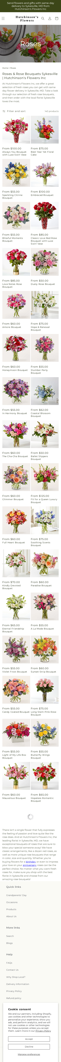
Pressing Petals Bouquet (40, 886)
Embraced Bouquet (42, 195)
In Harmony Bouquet (14, 413)
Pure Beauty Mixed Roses (42, 929)
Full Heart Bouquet (13, 542)
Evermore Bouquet (13, 841)
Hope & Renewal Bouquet (40, 328)
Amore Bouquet (11, 327)
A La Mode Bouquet (42, 628)
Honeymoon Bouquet (15, 370)
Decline (29, 1046)
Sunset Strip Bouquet (43, 671)
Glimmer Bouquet (13, 499)
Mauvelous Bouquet (14, 798)
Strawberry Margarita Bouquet (43, 842)
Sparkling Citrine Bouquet (12, 196)
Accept (29, 1039)
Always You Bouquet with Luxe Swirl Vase (14, 153)
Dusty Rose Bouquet (43, 284)
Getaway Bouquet (12, 927)
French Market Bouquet (11, 972)
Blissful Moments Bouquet (12, 239)
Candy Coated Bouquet (16, 712)
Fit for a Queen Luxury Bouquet (44, 501)
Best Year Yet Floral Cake (42, 153)
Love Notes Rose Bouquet (12, 285)
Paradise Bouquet (41, 585)
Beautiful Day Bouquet (16, 884)
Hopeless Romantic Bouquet (42, 799)
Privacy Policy (43, 1030)
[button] (42, 18)
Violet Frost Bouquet (14, 671)
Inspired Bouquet (41, 970)
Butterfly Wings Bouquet (40, 756)
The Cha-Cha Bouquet (15, 456)
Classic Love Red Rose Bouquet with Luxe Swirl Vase (44, 241)
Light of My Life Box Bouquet (14, 756)
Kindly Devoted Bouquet (11, 587)
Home (5, 68)
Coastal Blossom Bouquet (41, 415)
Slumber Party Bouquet (39, 371)
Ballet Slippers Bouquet (39, 458)
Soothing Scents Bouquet (40, 544)
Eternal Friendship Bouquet (13, 630)
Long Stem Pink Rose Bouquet (43, 713)
